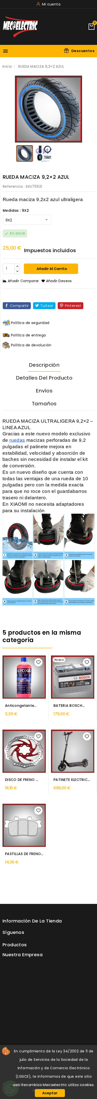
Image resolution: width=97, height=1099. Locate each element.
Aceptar (49, 1093)
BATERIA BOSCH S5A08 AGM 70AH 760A (69, 705)
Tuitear (46, 305)
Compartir (19, 305)
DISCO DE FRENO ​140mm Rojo (20, 779)
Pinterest (73, 305)
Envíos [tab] (44, 390)
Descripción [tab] (44, 364)
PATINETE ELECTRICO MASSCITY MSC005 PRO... (72, 779)
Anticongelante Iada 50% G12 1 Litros (19, 705)
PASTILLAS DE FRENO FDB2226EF (23, 854)
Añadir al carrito (51, 268)
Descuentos (83, 50)
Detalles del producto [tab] (44, 377)
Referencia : (14, 186)
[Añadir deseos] (38, 662)
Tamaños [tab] (44, 403)
